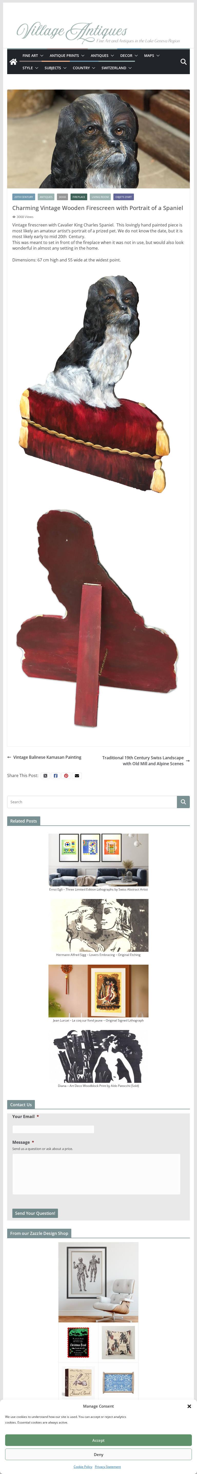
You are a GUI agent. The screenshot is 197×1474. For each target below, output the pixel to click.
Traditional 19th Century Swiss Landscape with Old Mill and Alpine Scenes (143, 760)
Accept (98, 1440)
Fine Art (30, 55)
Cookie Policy (83, 1466)
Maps (149, 55)
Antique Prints (64, 55)
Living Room (100, 197)
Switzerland (114, 67)
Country (81, 67)
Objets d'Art (123, 197)
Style (28, 67)
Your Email (25, 1116)
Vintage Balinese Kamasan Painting (47, 757)
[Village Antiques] (98, 34)
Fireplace (79, 197)
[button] (189, 1406)
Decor (126, 55)
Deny (98, 1454)
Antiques (100, 55)
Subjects (53, 67)
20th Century (23, 197)
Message (23, 1142)
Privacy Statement (108, 1466)
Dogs (62, 197)
